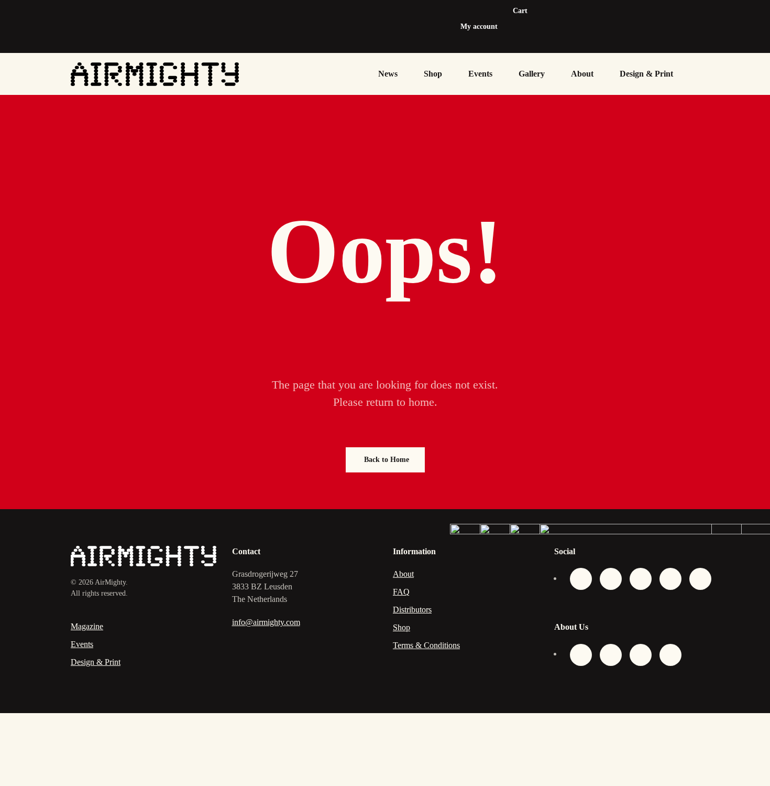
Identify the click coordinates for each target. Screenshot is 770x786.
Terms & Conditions (426, 645)
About (582, 73)
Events (480, 73)
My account (479, 26)
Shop (433, 73)
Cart (520, 11)
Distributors (412, 609)
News (388, 73)
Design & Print (646, 73)
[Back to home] (155, 74)
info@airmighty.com (266, 622)
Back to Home (386, 460)
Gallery (532, 73)
